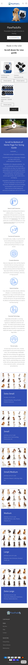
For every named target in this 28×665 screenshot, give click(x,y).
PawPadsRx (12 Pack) (5, 75)
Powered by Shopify (17, 662)
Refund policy (6, 648)
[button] (1, 3)
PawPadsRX (16, 75)
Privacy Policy (6, 641)
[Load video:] (14, 126)
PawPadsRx (12, 662)
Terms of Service (6, 645)
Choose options (7, 80)
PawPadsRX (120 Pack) (5, 97)
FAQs (4, 629)
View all (14, 109)
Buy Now (5, 626)
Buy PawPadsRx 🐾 (14, 37)
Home (4, 623)
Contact (5, 632)
